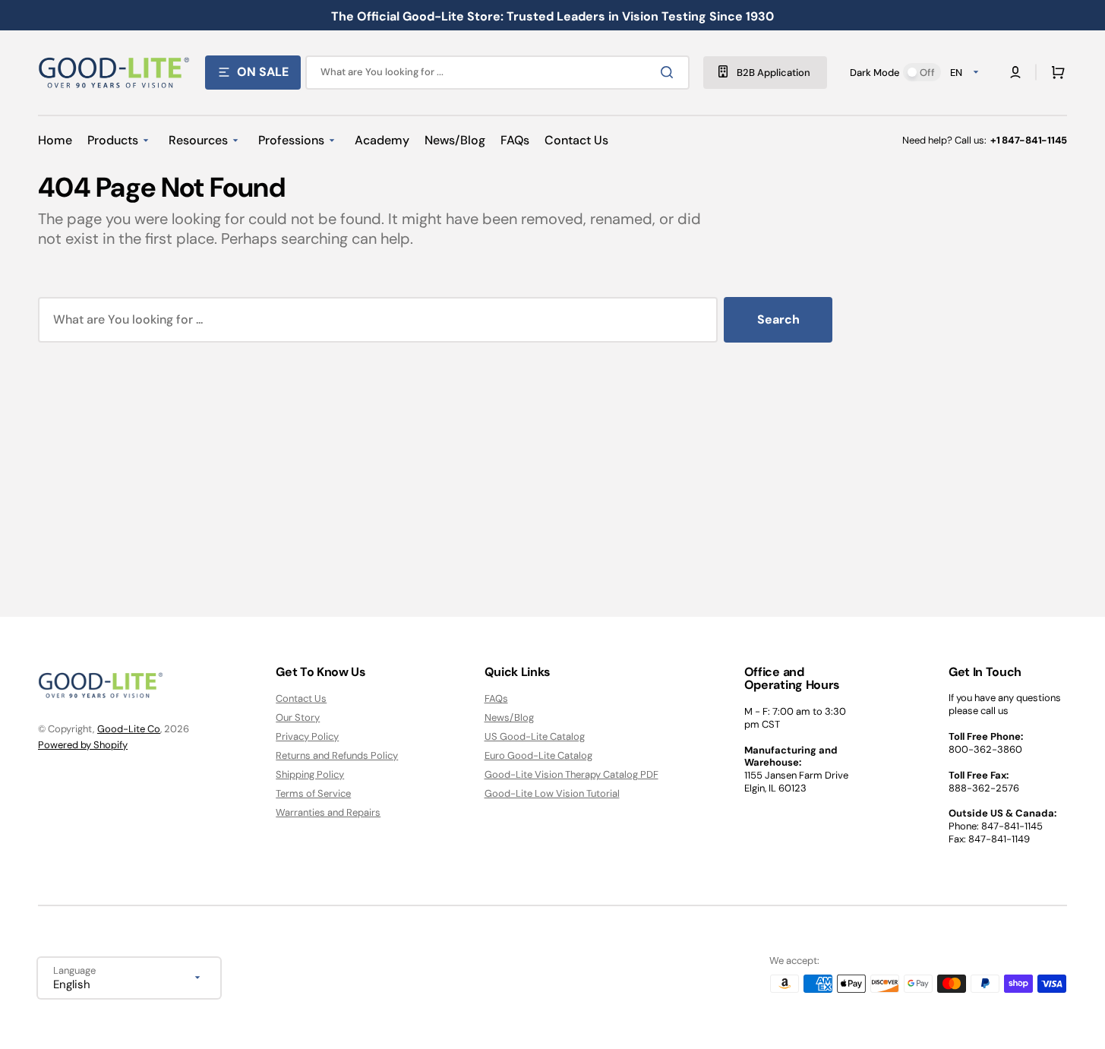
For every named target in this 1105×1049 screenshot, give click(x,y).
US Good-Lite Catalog (535, 736)
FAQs (496, 699)
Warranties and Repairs (328, 812)
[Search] (670, 72)
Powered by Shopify (83, 744)
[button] (1055, 72)
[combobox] (497, 72)
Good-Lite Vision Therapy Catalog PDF (571, 774)
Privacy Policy (307, 736)
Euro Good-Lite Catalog (538, 755)
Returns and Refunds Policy (337, 755)
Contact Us (301, 699)
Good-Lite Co (128, 728)
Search (778, 319)
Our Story (298, 717)
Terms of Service (313, 793)
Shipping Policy (310, 774)
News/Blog (509, 717)
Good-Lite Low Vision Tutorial (552, 793)
